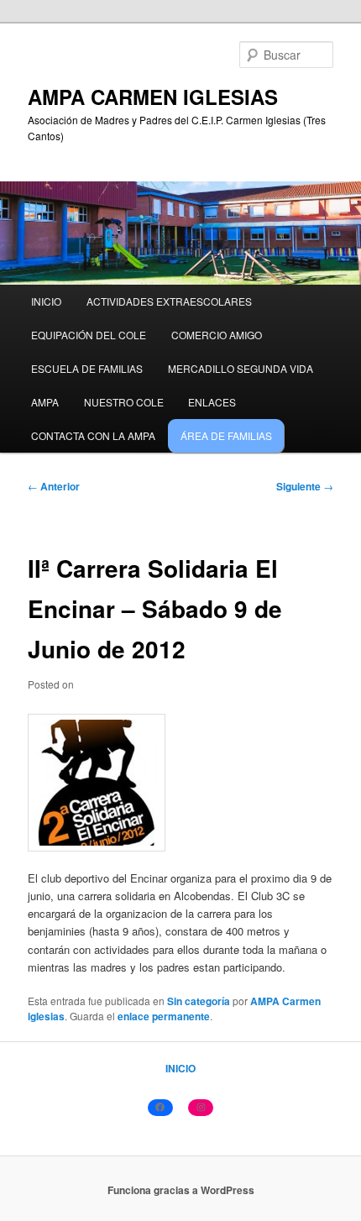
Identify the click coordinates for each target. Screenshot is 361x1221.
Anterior (54, 486)
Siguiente (304, 486)
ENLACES (212, 402)
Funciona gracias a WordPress (180, 1189)
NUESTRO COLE (124, 402)
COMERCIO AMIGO (216, 335)
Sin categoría (198, 1001)
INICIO (46, 301)
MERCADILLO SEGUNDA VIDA (240, 368)
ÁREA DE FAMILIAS (226, 435)
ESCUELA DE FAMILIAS (87, 368)
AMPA (45, 402)
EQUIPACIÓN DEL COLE (88, 335)
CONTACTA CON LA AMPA (93, 435)
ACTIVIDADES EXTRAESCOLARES (169, 301)
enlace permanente (164, 1016)
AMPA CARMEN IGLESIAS (153, 96)
